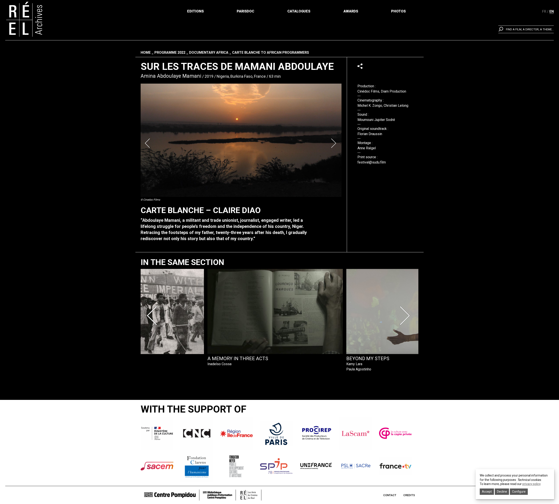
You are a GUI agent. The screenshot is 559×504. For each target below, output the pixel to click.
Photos (398, 11)
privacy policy (531, 484)
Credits (409, 495)
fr (544, 11)
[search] (526, 29)
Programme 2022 (169, 52)
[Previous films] (153, 315)
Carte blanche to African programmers (270, 52)
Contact (389, 495)
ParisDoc (245, 11)
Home (146, 52)
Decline (502, 491)
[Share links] (359, 66)
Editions (195, 11)
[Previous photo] (148, 143)
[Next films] (405, 315)
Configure (519, 491)
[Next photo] (334, 143)
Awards (350, 11)
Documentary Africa (208, 52)
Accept (487, 491)
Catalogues (298, 11)
